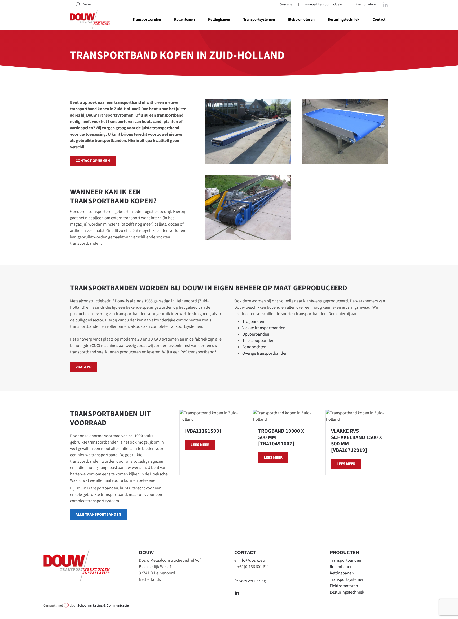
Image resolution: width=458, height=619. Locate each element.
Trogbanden (253, 321)
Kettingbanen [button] (219, 19)
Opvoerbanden (255, 334)
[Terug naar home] (90, 19)
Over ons (286, 4)
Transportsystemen (347, 579)
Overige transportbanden (265, 353)
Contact (379, 19)
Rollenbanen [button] (184, 19)
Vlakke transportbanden (263, 328)
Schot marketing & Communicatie (103, 605)
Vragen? (84, 367)
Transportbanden (345, 560)
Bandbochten (254, 347)
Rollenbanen (341, 567)
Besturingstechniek (343, 19)
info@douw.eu (251, 560)
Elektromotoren (366, 4)
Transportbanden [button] (147, 19)
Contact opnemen (93, 161)
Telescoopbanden (258, 340)
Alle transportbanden (98, 514)
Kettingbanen (342, 573)
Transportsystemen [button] (259, 19)
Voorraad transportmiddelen (324, 4)
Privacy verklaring (250, 581)
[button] (248, 131)
